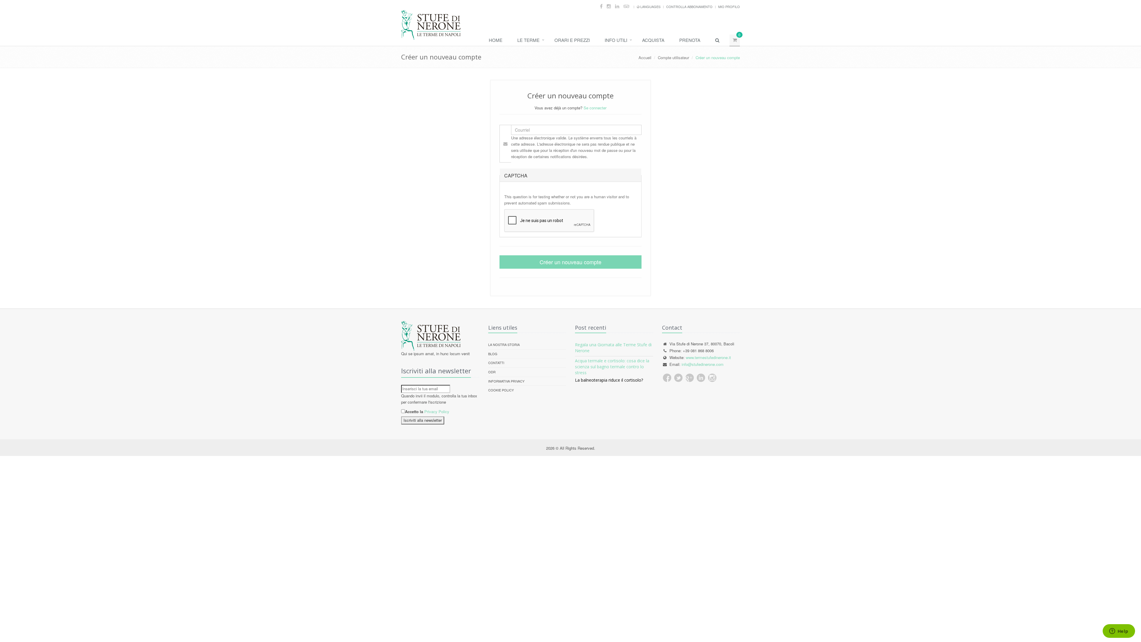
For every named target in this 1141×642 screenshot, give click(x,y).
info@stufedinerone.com (703, 364)
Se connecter (595, 108)
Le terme (528, 40)
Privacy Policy (436, 411)
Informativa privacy (506, 381)
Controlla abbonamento (689, 6)
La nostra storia (504, 344)
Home (495, 40)
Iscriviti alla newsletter (423, 420)
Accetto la (414, 411)
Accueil (645, 57)
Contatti (496, 362)
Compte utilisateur (673, 57)
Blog (492, 353)
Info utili (616, 40)
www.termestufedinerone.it (708, 357)
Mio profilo (729, 6)
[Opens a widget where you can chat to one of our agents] (1118, 631)
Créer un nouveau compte (570, 262)
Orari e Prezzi (572, 40)
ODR (492, 371)
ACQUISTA (653, 40)
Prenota (689, 40)
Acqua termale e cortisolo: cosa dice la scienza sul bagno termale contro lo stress (612, 366)
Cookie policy (501, 390)
